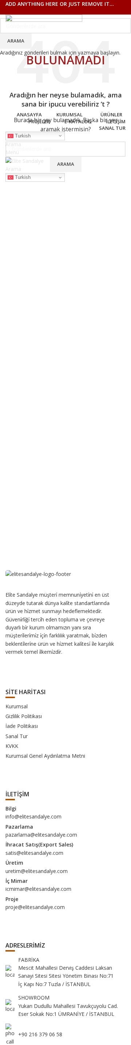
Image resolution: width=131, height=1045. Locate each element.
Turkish (22, 135)
